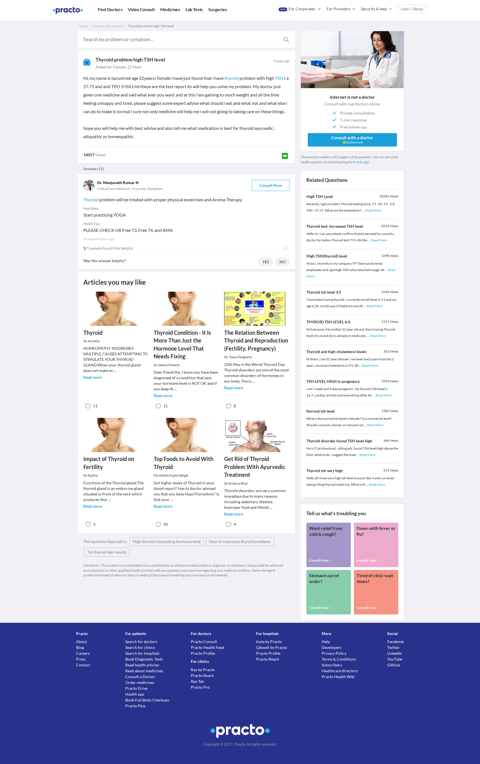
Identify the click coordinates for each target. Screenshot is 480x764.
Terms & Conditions (339, 659)
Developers (331, 647)
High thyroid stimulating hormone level (167, 541)
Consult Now (270, 185)
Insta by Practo (269, 641)
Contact (83, 665)
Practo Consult (204, 641)
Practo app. (361, 162)
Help (326, 641)
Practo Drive (136, 688)
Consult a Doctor (140, 676)
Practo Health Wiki (338, 676)
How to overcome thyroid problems (240, 541)
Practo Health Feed (207, 647)
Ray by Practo (203, 669)
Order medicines (139, 682)
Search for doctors (141, 641)
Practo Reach (202, 675)
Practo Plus (135, 705)
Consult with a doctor (108, 26)
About (81, 641)
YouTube (394, 659)
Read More (373, 210)
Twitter (393, 647)
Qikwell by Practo (271, 647)
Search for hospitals (142, 653)
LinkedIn (394, 653)
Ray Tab (197, 681)
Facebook (395, 641)
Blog (80, 647)
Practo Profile (203, 653)
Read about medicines (144, 670)
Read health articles (142, 665)
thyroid (231, 78)
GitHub (393, 665)
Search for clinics (140, 647)
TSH (279, 78)
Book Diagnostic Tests (144, 659)
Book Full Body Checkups (147, 700)
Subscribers (332, 665)
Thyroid (90, 199)
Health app (134, 694)
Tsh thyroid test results (106, 552)
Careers (83, 653)
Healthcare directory (340, 670)
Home (83, 26)
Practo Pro (200, 687)
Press (81, 659)
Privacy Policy (334, 653)
